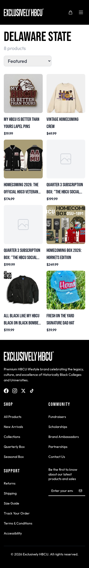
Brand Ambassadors (63, 437)
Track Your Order (17, 513)
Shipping (10, 493)
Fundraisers (57, 417)
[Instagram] (14, 390)
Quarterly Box (14, 447)
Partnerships (57, 447)
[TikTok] (31, 390)
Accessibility (13, 533)
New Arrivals (13, 427)
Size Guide (11, 503)
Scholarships (57, 427)
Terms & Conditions (18, 523)
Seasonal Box (14, 457)
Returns (9, 483)
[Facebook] (6, 390)
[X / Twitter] (23, 390)
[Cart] (70, 12)
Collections (12, 437)
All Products (12, 417)
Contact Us (56, 457)
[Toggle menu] (81, 12)
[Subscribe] (80, 490)
